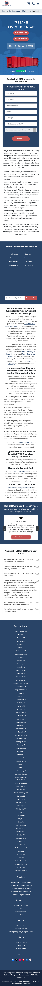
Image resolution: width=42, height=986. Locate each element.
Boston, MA (21, 661)
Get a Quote (21, 926)
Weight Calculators (21, 905)
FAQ (21, 909)
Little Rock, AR (21, 748)
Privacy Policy (7, 981)
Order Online (22, 32)
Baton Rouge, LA (21, 654)
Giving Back (21, 946)
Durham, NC (21, 706)
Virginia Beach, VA (21, 861)
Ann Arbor (29, 361)
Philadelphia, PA (21, 803)
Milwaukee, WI (21, 771)
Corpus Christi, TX (21, 690)
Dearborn (29, 254)
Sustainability (21, 949)
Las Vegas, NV (21, 738)
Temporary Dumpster (25, 442)
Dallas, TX (21, 693)
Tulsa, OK (21, 858)
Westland (29, 266)
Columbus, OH (21, 687)
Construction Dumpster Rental (21, 885)
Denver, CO (21, 696)
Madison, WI (21, 758)
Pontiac (29, 262)
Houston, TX (21, 725)
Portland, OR (21, 815)
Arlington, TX (21, 635)
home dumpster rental (20, 471)
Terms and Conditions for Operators (26, 982)
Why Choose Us (21, 942)
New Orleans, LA (21, 783)
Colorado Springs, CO (21, 683)
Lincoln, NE (21, 745)
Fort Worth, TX (21, 716)
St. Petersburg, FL (21, 848)
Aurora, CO (21, 644)
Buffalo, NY (21, 664)
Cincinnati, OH (21, 677)
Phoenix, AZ (21, 806)
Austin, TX (21, 648)
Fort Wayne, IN (21, 712)
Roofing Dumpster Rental (21, 895)
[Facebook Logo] (13, 960)
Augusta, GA (21, 641)
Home (4, 11)
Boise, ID (21, 657)
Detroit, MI (21, 703)
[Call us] (33, 3)
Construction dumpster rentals (19, 487)
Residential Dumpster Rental (21, 882)
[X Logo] (16, 960)
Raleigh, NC (21, 819)
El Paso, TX (21, 709)
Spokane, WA (21, 838)
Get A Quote (22, 39)
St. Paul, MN (21, 845)
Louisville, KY (21, 751)
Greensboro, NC (21, 719)
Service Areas (14, 11)
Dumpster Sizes (21, 912)
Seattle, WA (21, 835)
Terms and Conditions (22, 981)
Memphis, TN (21, 761)
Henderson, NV (21, 722)
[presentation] (4, 528)
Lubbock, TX (21, 755)
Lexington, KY (21, 742)
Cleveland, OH (21, 680)
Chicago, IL (21, 674)
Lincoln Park (13, 262)
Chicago (11, 364)
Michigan (25, 11)
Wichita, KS (21, 867)
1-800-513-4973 (21, 929)
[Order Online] (29, 3)
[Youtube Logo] (23, 960)
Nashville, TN (21, 780)
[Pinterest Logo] (30, 960)
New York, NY (21, 786)
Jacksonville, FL (21, 732)
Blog (21, 915)
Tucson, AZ (21, 854)
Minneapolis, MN (21, 774)
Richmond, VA (21, 825)
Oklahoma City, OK (21, 793)
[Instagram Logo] (20, 960)
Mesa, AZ (21, 764)
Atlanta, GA (21, 638)
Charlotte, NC (21, 670)
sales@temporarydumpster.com (21, 932)
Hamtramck (28, 258)
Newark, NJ (21, 790)
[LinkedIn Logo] (27, 960)
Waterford (13, 266)
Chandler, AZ (21, 667)
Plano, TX (21, 812)
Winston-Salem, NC (21, 871)
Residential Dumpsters (21, 537)
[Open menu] (38, 3)
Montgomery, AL (21, 777)
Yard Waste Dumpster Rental (21, 888)
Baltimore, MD (21, 651)
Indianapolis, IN (21, 729)
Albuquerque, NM (21, 631)
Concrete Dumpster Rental (21, 892)
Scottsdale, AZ (21, 832)
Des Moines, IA (21, 700)
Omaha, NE (21, 796)
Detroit (13, 258)
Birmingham (13, 254)
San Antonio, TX (21, 828)
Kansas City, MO (21, 735)
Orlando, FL (21, 799)
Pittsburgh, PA (21, 809)
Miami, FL (21, 768)
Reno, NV (21, 822)
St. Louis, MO (21, 841)
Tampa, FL (21, 851)
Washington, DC (21, 864)
